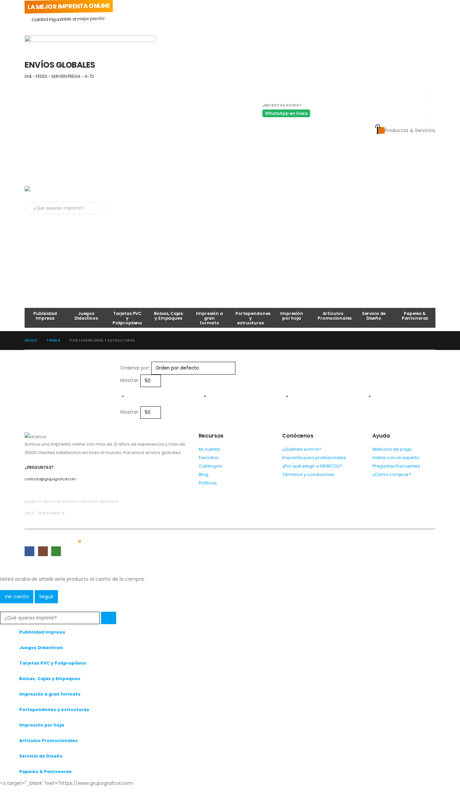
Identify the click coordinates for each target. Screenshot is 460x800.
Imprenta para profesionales (314, 457)
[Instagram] (32, 794)
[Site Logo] (53, 194)
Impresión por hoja (291, 316)
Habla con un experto (396, 457)
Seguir (46, 596)
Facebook (29, 551)
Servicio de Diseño (374, 316)
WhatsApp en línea (286, 113)
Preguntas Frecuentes (396, 466)
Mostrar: (129, 380)
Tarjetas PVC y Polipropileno (127, 318)
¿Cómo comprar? (391, 474)
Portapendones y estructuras (252, 318)
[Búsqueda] (98, 208)
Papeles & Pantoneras (415, 316)
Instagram (43, 551)
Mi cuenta (209, 449)
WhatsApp (56, 551)
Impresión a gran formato (209, 318)
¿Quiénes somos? (301, 449)
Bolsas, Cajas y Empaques (168, 316)
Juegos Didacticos (86, 316)
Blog (203, 474)
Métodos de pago (392, 449)
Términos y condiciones (308, 474)
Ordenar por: (135, 367)
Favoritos (209, 457)
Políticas (208, 483)
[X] (19, 794)
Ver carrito (16, 596)
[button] (4, 607)
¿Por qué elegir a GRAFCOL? (312, 466)
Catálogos (210, 466)
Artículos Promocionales (335, 316)
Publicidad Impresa (45, 316)
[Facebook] (5, 794)
